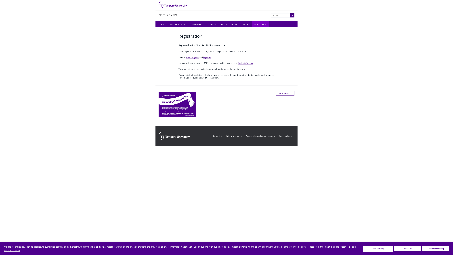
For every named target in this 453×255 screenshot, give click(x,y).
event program (192, 57)
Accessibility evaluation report (260, 136)
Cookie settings (378, 248)
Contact (217, 136)
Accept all (408, 248)
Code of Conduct (245, 63)
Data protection (234, 136)
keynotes (207, 57)
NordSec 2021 (168, 15)
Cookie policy (286, 136)
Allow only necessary (435, 248)
